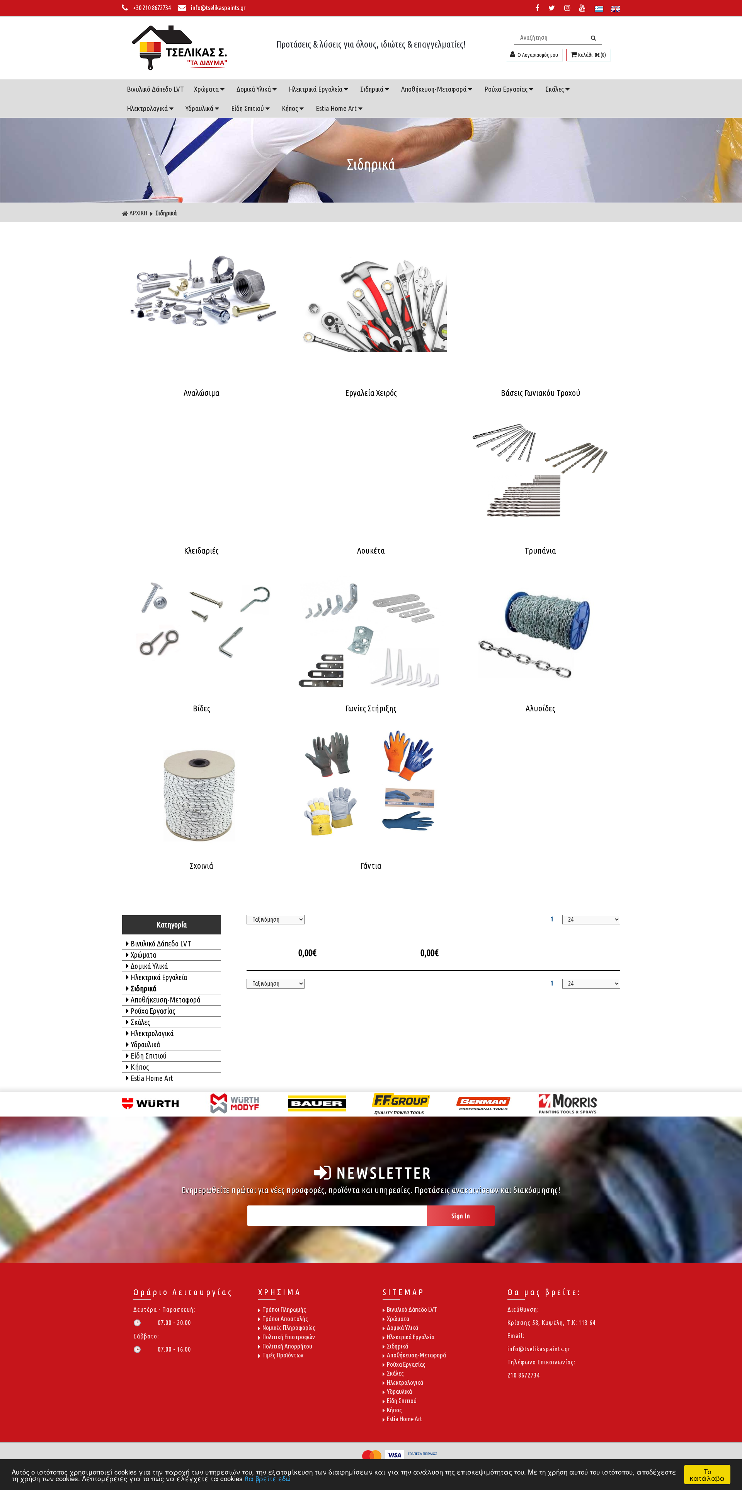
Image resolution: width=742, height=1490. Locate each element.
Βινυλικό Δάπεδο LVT (155, 89)
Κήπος (291, 108)
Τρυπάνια (540, 550)
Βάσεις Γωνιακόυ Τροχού (540, 393)
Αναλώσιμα (202, 393)
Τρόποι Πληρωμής (284, 1309)
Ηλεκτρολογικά (148, 108)
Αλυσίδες (540, 708)
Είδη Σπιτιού (248, 108)
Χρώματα (207, 89)
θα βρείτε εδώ (268, 1478)
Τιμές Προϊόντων (282, 1355)
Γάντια (371, 865)
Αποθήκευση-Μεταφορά (434, 89)
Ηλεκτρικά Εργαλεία (316, 89)
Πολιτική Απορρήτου (287, 1346)
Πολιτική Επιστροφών (288, 1336)
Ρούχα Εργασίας (506, 89)
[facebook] (538, 8)
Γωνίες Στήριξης (371, 708)
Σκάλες (555, 89)
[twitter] (553, 8)
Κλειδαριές (201, 550)
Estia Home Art (337, 108)
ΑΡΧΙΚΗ (138, 213)
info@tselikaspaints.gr (217, 7)
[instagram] (568, 8)
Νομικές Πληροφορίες (288, 1327)
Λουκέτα (371, 550)
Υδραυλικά (200, 108)
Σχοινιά (201, 865)
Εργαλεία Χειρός (371, 393)
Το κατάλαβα (707, 1474)
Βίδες (201, 708)
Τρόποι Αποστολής (285, 1318)
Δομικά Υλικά (254, 89)
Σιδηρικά (372, 89)
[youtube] (583, 8)
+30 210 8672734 (152, 7)
